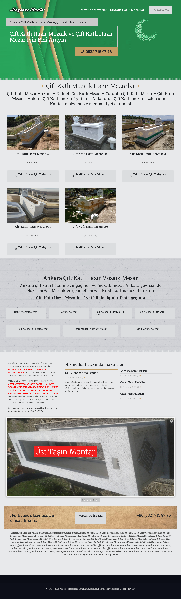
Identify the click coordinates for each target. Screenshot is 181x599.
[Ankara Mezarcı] (27, 10)
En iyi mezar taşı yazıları (133, 371)
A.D (133, 589)
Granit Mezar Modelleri (133, 382)
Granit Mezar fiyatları (132, 393)
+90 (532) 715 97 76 (160, 10)
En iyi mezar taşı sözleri (82, 372)
